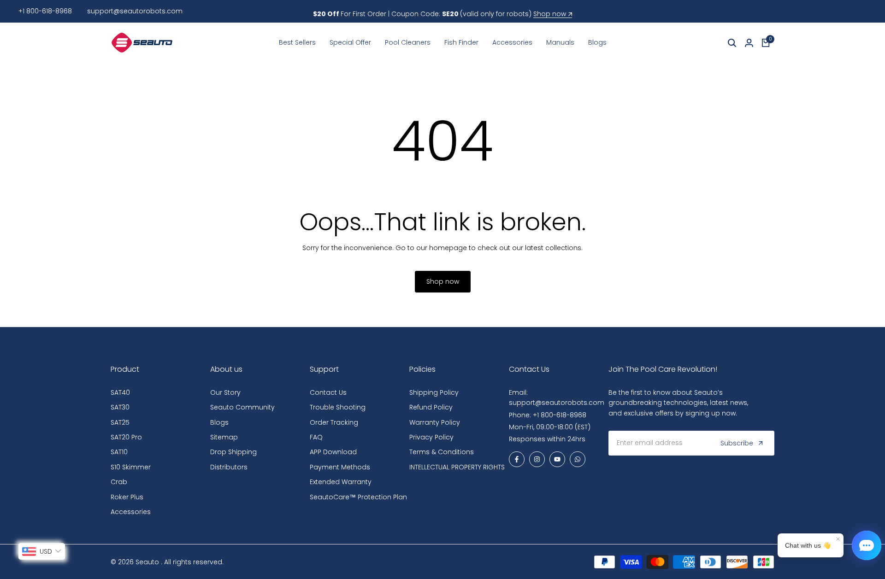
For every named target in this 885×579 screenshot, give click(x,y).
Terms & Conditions (441, 451)
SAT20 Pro (126, 437)
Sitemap (224, 437)
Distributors (229, 467)
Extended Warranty (341, 481)
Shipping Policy (434, 392)
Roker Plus (127, 497)
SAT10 (119, 451)
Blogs (219, 422)
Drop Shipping (233, 451)
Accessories (131, 511)
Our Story (225, 392)
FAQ (316, 437)
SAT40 (120, 392)
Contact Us (328, 392)
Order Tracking (334, 422)
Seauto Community (242, 407)
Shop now (549, 14)
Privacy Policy (431, 437)
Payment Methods (340, 467)
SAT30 (120, 407)
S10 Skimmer (131, 467)
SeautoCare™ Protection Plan (358, 497)
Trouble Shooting (338, 407)
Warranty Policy (434, 422)
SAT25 (120, 422)
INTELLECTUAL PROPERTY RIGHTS (457, 467)
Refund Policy (431, 407)
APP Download (333, 451)
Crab (119, 481)
